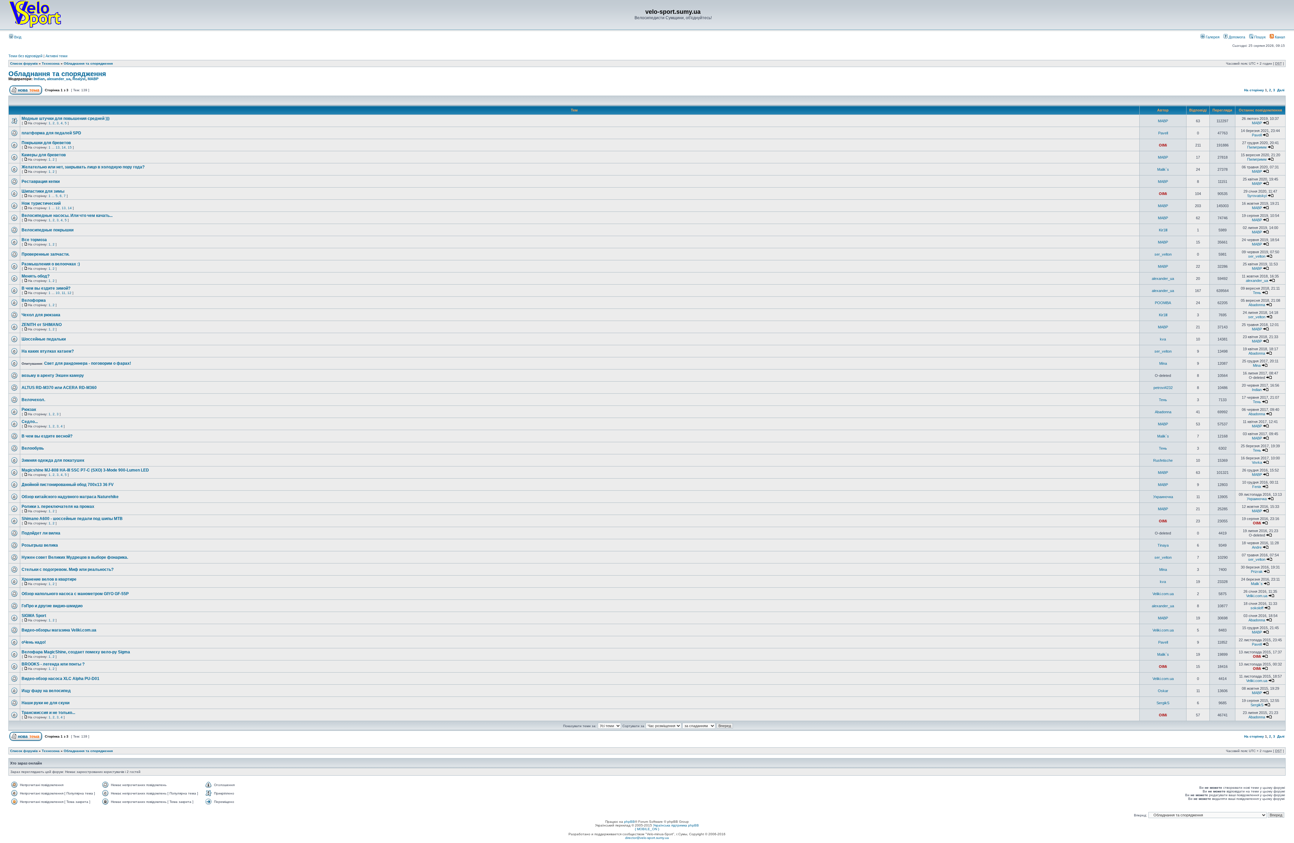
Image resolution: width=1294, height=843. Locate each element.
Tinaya (1163, 545)
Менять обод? (36, 276)
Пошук (1259, 37)
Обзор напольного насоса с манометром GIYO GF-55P (75, 593)
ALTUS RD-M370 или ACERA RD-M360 (59, 387)
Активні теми (56, 56)
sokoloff (1257, 608)
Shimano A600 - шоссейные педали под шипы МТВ (72, 518)
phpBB (629, 821)
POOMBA (1163, 303)
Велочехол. (33, 399)
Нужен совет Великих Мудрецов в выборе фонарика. (75, 557)
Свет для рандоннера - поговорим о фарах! (87, 363)
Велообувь (33, 448)
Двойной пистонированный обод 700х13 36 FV (68, 484)
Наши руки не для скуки (45, 703)
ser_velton (1163, 254)
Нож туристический (41, 203)
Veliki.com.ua (1163, 594)
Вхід (17, 37)
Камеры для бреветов (44, 155)
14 (64, 147)
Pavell (1163, 133)
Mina (1163, 363)
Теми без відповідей (25, 56)
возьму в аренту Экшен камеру (53, 375)
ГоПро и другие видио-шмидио (52, 606)
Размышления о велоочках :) (51, 264)
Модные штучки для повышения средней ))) (66, 118)
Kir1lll (1163, 230)
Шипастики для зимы (43, 191)
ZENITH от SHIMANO (42, 324)
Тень (1257, 293)
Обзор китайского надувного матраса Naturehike (70, 496)
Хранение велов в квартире (49, 579)
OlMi (1163, 145)
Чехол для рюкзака (41, 315)
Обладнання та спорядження (88, 63)
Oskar (1163, 691)
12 (58, 208)
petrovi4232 (1163, 388)
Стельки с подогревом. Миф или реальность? (68, 569)
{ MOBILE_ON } (647, 829)
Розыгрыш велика (40, 545)
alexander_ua (58, 79)
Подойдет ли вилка (41, 533)
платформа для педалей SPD (51, 133)
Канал (1279, 37)
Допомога (1236, 37)
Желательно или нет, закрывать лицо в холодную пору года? (83, 167)
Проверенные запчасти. (45, 254)
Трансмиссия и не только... (48, 712)
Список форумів (24, 63)
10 (58, 293)
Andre (1257, 547)
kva (1163, 339)
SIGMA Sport (34, 615)
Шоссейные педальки (44, 339)
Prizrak (1257, 572)
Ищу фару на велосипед (46, 690)
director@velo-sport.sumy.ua (647, 838)
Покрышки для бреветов (46, 142)
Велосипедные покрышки (47, 230)
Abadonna (1257, 305)
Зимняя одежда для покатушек (53, 460)
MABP (93, 79)
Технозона (51, 63)
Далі (1281, 90)
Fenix (1256, 487)
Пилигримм (1257, 147)
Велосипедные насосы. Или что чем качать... (67, 215)
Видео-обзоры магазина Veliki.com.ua (59, 630)
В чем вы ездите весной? (47, 436)
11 (63, 293)
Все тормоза (34, 239)
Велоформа (34, 300)
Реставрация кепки (41, 181)
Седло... (30, 421)
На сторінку (1254, 90)
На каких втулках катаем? (48, 351)
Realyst (79, 79)
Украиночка (1163, 497)
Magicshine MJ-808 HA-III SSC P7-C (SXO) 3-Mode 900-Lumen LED (85, 470)
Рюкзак (29, 409)
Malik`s (1163, 169)
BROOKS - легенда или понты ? (53, 664)
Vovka (1257, 462)
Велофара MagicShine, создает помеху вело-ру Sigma (76, 652)
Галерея (1212, 37)
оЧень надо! (34, 642)
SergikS (1163, 703)
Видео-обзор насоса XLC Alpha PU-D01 (60, 678)
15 (70, 147)
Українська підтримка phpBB (676, 825)
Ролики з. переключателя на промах (58, 506)
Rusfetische (1163, 460)
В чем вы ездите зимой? (46, 288)
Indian (39, 79)
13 (58, 147)
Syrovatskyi (1257, 196)
